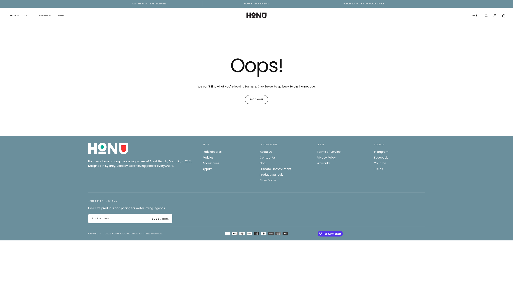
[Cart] (504, 15)
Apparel (208, 169)
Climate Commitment (275, 169)
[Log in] (495, 15)
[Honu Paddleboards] (108, 148)
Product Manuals (271, 175)
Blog (263, 163)
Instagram (381, 152)
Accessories (211, 163)
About (28, 15)
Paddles (208, 158)
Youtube (380, 163)
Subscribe (160, 218)
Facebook (381, 158)
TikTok (378, 169)
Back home (256, 99)
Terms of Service (329, 152)
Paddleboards (212, 152)
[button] (486, 15)
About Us (266, 152)
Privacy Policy (326, 158)
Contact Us (268, 158)
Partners (45, 15)
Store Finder (268, 180)
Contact (62, 15)
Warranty (323, 163)
